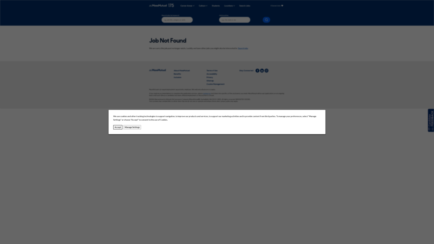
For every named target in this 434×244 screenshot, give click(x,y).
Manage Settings (132, 127)
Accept (118, 127)
